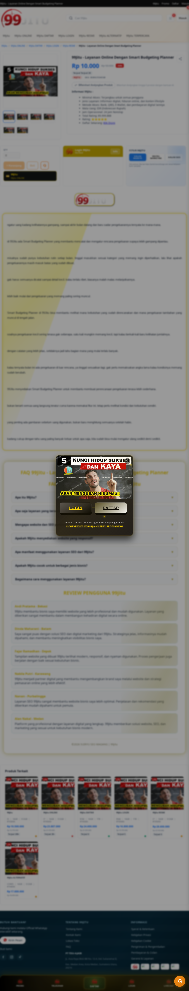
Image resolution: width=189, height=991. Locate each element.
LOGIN (76, 508)
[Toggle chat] (179, 981)
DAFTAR (111, 508)
